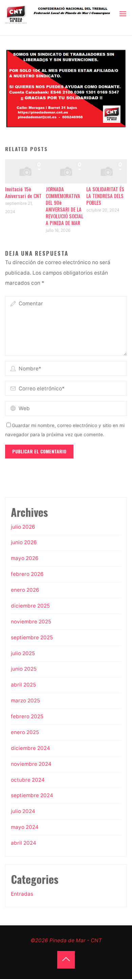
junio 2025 (24, 669)
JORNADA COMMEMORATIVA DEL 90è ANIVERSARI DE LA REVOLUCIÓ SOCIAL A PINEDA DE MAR (64, 205)
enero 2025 (25, 732)
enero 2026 (25, 590)
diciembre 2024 (30, 748)
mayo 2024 (25, 827)
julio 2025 (23, 653)
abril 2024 (23, 843)
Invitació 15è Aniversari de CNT (23, 192)
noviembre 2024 (31, 764)
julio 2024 (23, 811)
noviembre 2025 (31, 621)
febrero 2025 (27, 716)
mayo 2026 (25, 558)
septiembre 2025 (32, 637)
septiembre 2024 (32, 795)
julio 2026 (23, 527)
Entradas (22, 894)
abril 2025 (23, 684)
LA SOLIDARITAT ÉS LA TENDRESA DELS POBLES (105, 195)
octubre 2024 (28, 780)
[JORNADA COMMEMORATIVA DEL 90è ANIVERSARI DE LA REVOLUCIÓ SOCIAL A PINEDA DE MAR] (66, 171)
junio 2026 (24, 542)
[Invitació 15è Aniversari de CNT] (25, 171)
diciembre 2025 (30, 606)
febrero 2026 (27, 574)
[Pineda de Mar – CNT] (61, 13)
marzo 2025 (25, 700)
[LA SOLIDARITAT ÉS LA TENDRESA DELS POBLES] (106, 171)
